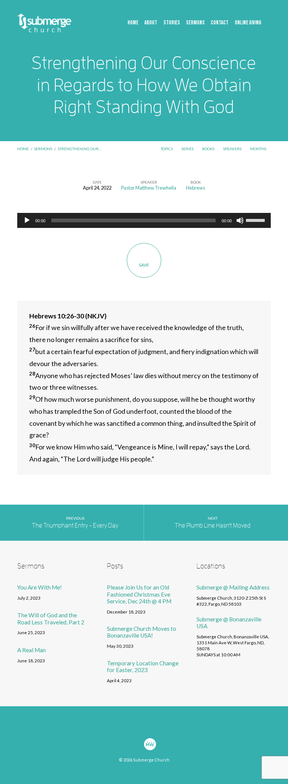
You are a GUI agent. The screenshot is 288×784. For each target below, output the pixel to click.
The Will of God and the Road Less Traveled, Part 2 (50, 618)
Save (144, 265)
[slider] (256, 219)
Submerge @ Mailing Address (233, 587)
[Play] (27, 220)
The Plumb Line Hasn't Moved (212, 525)
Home (133, 23)
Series (188, 148)
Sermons (195, 23)
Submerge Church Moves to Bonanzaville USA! (141, 632)
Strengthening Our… (79, 148)
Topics (167, 148)
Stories (172, 23)
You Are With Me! (39, 587)
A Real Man (31, 650)
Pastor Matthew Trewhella (148, 188)
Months (258, 148)
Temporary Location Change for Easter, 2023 (142, 666)
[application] (144, 220)
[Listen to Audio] (48, 598)
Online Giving (248, 23)
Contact (219, 23)
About (150, 23)
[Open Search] (269, 23)
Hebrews (195, 188)
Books (208, 148)
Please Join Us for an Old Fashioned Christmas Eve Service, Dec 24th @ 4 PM (139, 594)
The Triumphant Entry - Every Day (75, 525)
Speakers (232, 148)
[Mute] (240, 220)
